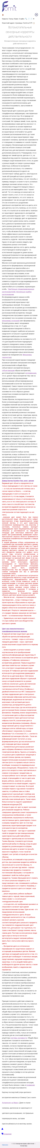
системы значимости (19, 1038)
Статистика (23, 1146)
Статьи (11, 19)
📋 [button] (34, 23)
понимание (30, 1085)
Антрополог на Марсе (10, 1103)
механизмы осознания (10, 321)
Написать (5, 1145)
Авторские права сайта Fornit (25, 1143)
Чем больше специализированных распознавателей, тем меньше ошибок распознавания (18, 291)
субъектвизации (8, 371)
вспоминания (31, 373)
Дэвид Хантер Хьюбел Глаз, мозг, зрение (18, 481)
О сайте (21, 19)
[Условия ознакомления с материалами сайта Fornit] (36, 15)
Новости (5, 19)
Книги (16, 19)
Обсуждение (6, 1134)
